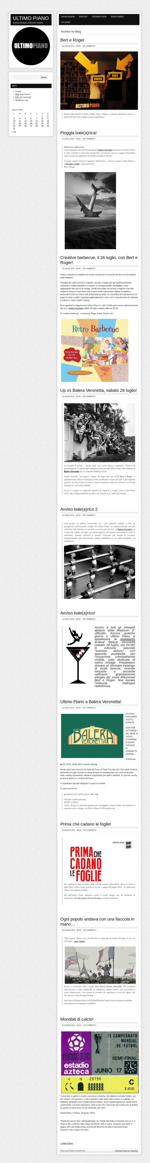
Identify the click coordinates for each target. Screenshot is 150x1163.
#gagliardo (127, 639)
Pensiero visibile (73, 164)
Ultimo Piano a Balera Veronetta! (90, 701)
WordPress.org (21, 100)
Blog (78, 46)
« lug (14, 132)
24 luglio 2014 (68, 268)
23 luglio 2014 (68, 396)
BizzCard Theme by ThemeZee (126, 1151)
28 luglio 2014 (68, 46)
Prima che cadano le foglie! (85, 824)
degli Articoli (22, 94)
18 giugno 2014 (68, 1025)
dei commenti (23, 97)
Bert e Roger (72, 40)
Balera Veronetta (105, 150)
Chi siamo (65, 22)
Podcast (83, 17)
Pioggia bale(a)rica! (78, 132)
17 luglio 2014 (68, 619)
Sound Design (68, 17)
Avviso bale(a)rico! (77, 613)
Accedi (18, 91)
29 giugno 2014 (68, 930)
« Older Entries (66, 1143)
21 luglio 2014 (68, 515)
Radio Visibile (117, 17)
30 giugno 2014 (68, 830)
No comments (89, 46)
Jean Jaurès (79, 941)
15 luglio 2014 (68, 708)
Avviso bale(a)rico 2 (79, 509)
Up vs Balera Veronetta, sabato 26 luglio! (98, 390)
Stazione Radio (99, 17)
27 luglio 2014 (68, 139)
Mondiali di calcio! (76, 1019)
